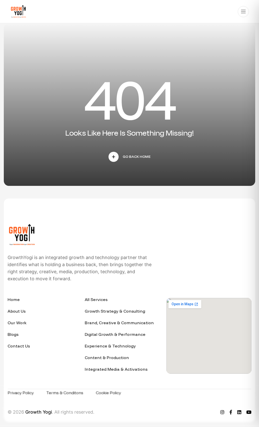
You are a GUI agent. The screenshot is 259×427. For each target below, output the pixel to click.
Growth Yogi (38, 412)
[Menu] (243, 11)
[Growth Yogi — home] (18, 12)
